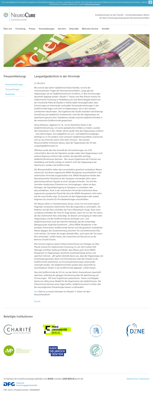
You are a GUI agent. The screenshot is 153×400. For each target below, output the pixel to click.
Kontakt (105, 28)
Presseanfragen (12, 89)
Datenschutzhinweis (92, 4)
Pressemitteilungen (14, 84)
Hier (36, 291)
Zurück (37, 301)
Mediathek (10, 94)
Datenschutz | (133, 378)
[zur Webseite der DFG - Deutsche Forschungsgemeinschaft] (20, 387)
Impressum (144, 378)
